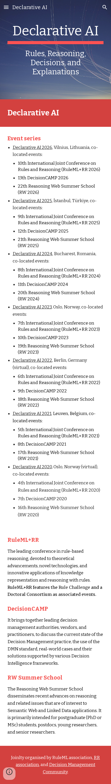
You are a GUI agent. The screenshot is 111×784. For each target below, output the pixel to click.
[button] (6, 7)
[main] (55, 49)
